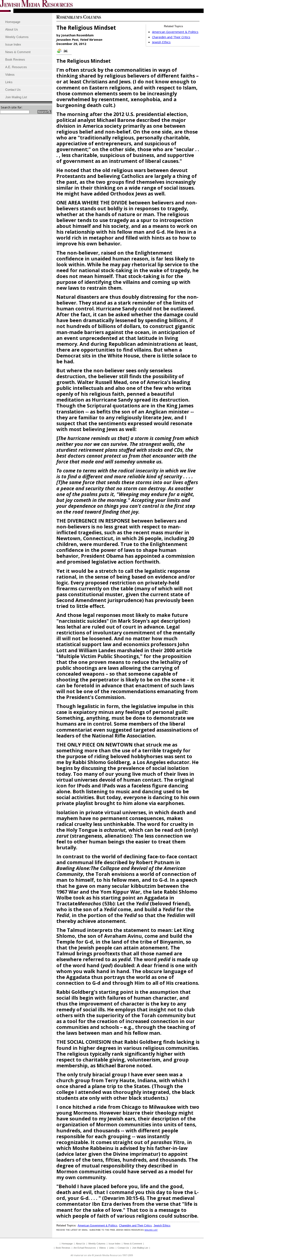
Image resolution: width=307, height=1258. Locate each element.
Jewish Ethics (161, 42)
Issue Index (115, 1243)
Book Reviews (63, 1248)
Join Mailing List (140, 1248)
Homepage (67, 1243)
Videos (102, 1248)
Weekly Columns (96, 1243)
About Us (80, 1243)
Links (111, 1248)
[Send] (59, 52)
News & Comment (133, 1243)
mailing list (151, 1229)
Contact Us (123, 1248)
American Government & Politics (175, 32)
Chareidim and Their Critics (171, 37)
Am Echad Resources (85, 1248)
